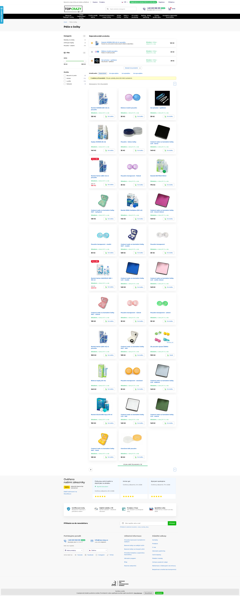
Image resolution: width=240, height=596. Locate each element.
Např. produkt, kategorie (117, 9)
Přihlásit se (171, 2)
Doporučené (102, 73)
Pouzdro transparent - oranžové (132, 380)
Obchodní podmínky (158, 551)
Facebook (90, 555)
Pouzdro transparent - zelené (160, 312)
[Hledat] (108, 9)
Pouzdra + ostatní (75, 45)
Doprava (95, 2)
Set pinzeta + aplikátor (109, 60)
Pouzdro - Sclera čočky (128, 142)
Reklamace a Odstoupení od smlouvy (164, 565)
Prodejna (102, 2)
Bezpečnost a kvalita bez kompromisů (164, 569)
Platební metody (157, 558)
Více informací (138, 593)
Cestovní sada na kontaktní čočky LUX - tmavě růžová (162, 211)
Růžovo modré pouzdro (109, 51)
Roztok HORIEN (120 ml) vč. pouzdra (113, 42)
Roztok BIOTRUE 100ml (158, 176)
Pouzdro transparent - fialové (131, 176)
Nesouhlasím (148, 593)
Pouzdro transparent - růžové (131, 312)
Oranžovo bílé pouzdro (128, 448)
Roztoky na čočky (75, 40)
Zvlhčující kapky (75, 42)
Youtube (79, 555)
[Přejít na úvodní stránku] (73, 9)
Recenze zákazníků (130, 565)
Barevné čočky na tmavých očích (134, 549)
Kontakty (155, 540)
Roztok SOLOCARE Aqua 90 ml (101, 414)
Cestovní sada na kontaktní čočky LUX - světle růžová (162, 279)
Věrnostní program (130, 558)
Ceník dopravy (156, 554)
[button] (133, 68)
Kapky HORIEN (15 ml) (98, 142)
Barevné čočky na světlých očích (134, 545)
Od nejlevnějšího (114, 73)
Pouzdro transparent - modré (101, 244)
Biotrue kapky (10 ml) (98, 380)
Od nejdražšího (126, 73)
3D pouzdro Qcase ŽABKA (159, 346)
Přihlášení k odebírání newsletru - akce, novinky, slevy (134, 527)
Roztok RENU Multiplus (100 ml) (131, 210)
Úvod (65, 22)
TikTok (112, 555)
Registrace (162, 2)
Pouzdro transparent (157, 244)
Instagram (101, 555)
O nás (154, 547)
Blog (125, 562)
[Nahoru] (90, 469)
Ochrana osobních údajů (160, 562)
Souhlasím (159, 593)
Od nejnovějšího (137, 73)
